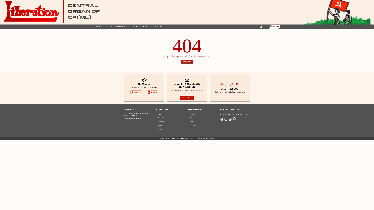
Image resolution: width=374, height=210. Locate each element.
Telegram (154, 92)
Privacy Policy (194, 118)
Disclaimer (193, 125)
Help (191, 121)
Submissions (193, 114)
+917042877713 (132, 115)
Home (98, 27)
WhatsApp (138, 92)
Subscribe (275, 27)
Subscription (121, 27)
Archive (146, 27)
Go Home (187, 61)
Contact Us (158, 27)
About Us (108, 27)
